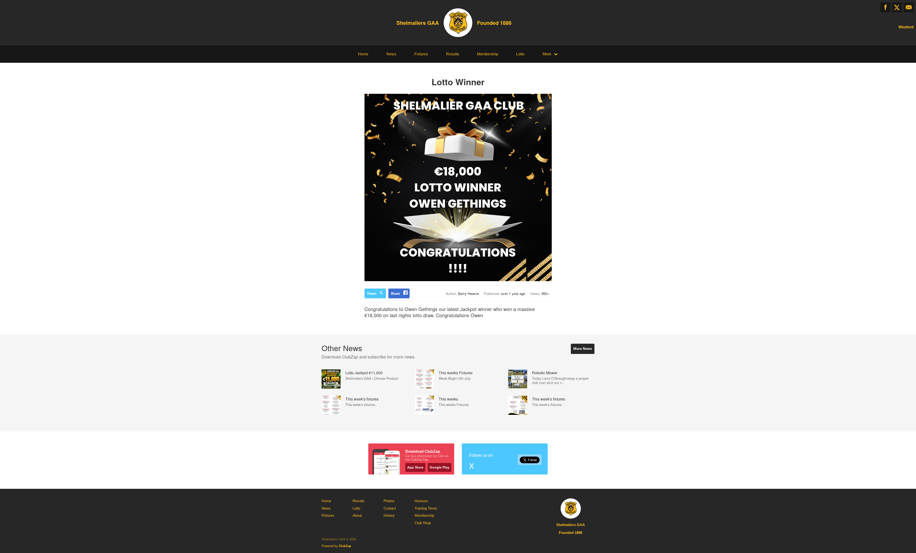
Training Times (426, 508)
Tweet (371, 293)
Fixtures (421, 54)
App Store (415, 467)
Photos (389, 501)
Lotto (520, 54)
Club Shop (423, 523)
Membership (487, 54)
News (391, 54)
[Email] (909, 7)
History (389, 515)
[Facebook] (885, 7)
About (357, 515)
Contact (390, 508)
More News (582, 349)
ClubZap (345, 546)
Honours (421, 501)
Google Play (439, 467)
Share (395, 293)
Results (452, 54)
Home (363, 54)
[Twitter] (897, 7)
